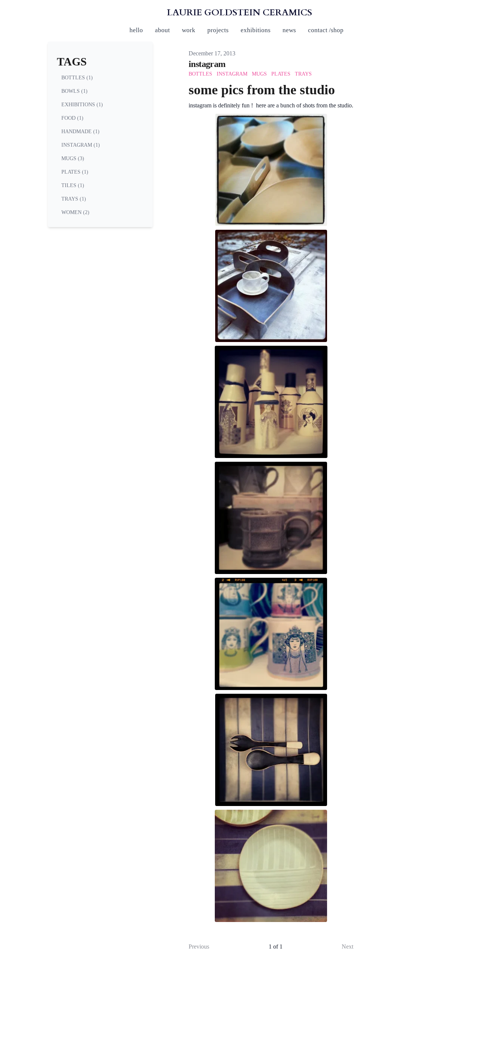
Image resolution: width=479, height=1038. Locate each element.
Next (347, 946)
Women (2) (75, 212)
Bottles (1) (77, 77)
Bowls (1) (74, 91)
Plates (280, 74)
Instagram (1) (80, 145)
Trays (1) (73, 199)
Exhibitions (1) (82, 104)
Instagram (232, 74)
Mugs (259, 74)
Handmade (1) (80, 131)
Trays (303, 74)
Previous (199, 946)
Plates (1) (74, 172)
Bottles (200, 74)
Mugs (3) (72, 158)
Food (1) (72, 118)
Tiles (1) (72, 185)
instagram (207, 64)
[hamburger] (15, 12)
